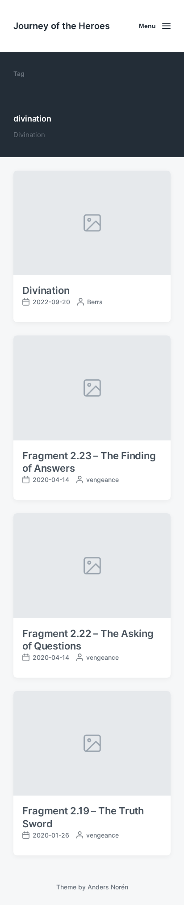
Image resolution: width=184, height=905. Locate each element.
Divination (46, 290)
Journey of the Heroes (61, 26)
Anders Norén (108, 887)
